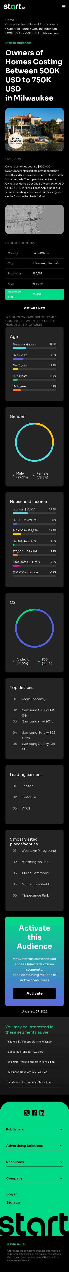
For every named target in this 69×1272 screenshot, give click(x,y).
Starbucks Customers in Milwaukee (29, 1082)
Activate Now (34, 308)
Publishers (15, 1129)
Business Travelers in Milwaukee (27, 1072)
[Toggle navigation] (62, 6)
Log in (12, 1194)
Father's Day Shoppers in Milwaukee (30, 1041)
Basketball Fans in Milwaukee (25, 1051)
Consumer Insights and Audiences (30, 24)
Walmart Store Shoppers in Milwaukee (31, 1061)
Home (9, 20)
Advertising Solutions (24, 1146)
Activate (35, 993)
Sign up (13, 1202)
